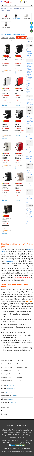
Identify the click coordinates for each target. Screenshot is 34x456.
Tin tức (19, 364)
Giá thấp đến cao (21, 37)
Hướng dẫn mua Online (7, 377)
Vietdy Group (9, 261)
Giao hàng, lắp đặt (6, 374)
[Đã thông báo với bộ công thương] (12, 445)
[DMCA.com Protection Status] (20, 445)
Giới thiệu (20, 360)
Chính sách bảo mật (6, 367)
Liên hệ (19, 380)
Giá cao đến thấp (7, 40)
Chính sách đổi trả (6, 364)
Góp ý (18, 370)
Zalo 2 (31, 27)
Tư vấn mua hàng (22, 367)
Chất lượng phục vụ (6, 380)
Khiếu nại (19, 374)
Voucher (19, 377)
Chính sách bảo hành (6, 360)
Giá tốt (12, 37)
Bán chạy (5, 37)
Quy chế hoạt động (6, 370)
